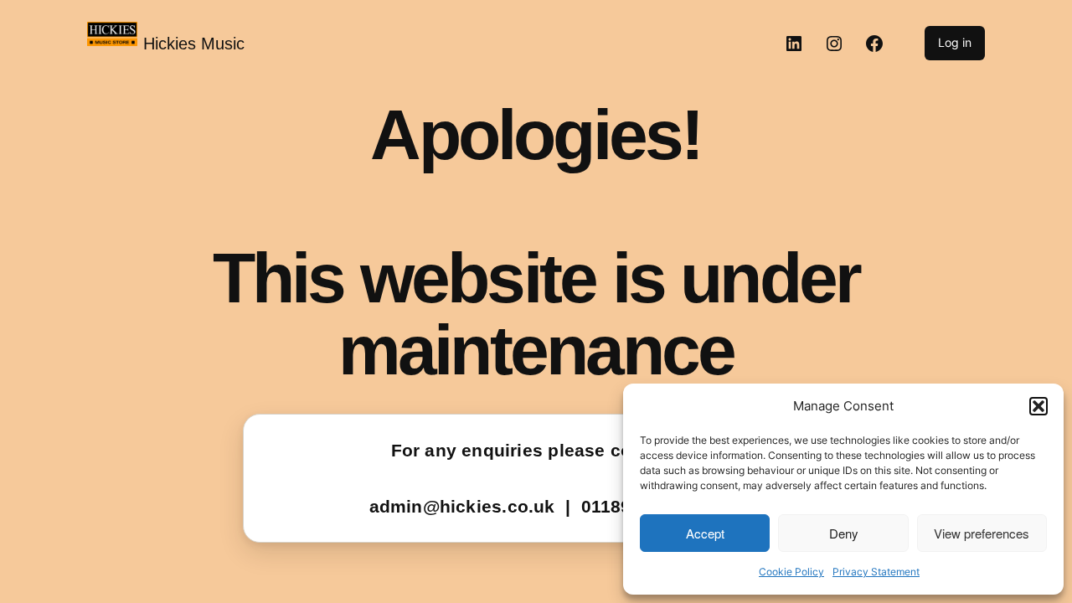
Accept (705, 533)
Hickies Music (194, 43)
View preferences (981, 533)
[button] (1038, 406)
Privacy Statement (876, 571)
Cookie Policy (791, 571)
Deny (843, 533)
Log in (955, 42)
